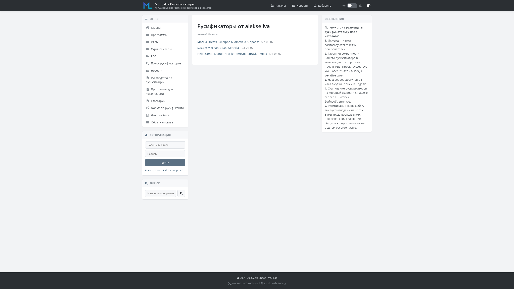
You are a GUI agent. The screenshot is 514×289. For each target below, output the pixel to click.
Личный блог (159, 115)
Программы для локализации (159, 91)
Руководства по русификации (159, 80)
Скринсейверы (161, 49)
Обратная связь (161, 122)
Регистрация (153, 170)
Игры (154, 42)
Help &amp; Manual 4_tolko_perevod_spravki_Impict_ (232, 54)
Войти (165, 162)
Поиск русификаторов (165, 63)
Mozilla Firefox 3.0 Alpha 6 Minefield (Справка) (228, 42)
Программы (158, 35)
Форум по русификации (167, 108)
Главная (156, 28)
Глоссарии (157, 101)
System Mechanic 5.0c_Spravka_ (218, 48)
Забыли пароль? (173, 170)
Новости (302, 5)
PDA (153, 56)
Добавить (324, 5)
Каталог (280, 5)
